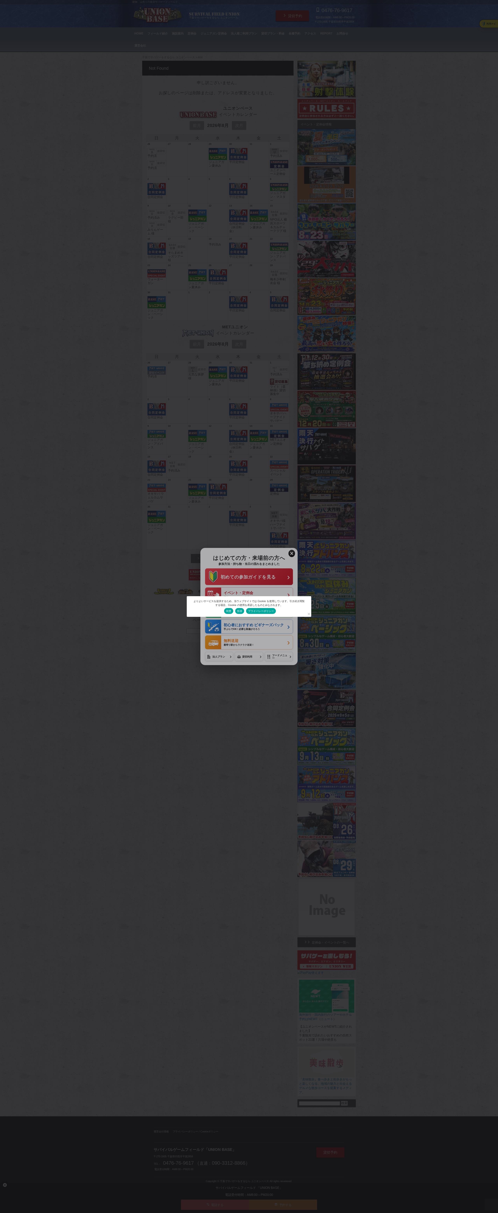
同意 (228, 611)
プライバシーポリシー (261, 611)
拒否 (239, 611)
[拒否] (309, 614)
